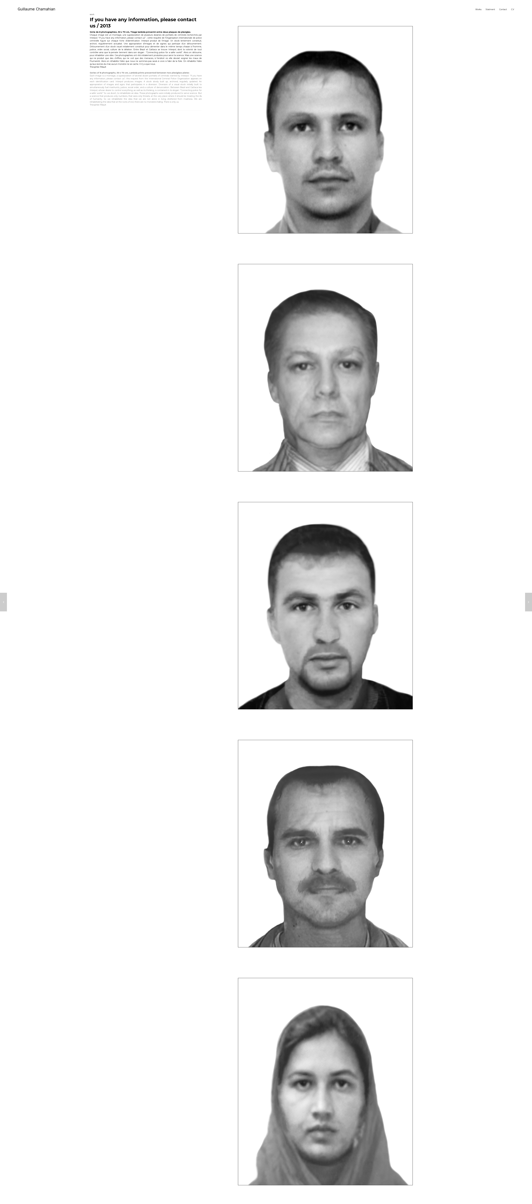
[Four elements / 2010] (528, 602)
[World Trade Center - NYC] (3, 602)
